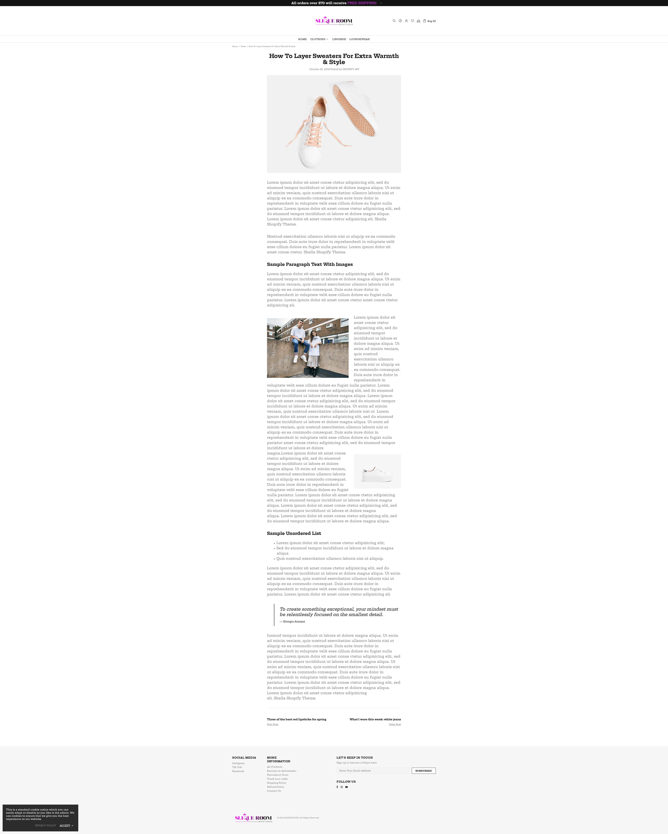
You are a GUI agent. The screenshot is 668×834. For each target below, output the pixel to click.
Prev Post (272, 724)
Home (235, 46)
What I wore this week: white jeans (375, 719)
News (243, 46)
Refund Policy (275, 786)
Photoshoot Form (277, 774)
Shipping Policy (276, 782)
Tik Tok (237, 767)
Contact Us (274, 790)
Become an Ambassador (281, 770)
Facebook (238, 771)
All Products (274, 766)
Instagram (238, 763)
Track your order (277, 778)
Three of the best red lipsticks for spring (296, 719)
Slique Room (334, 20)
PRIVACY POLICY (45, 825)
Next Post (395, 724)
